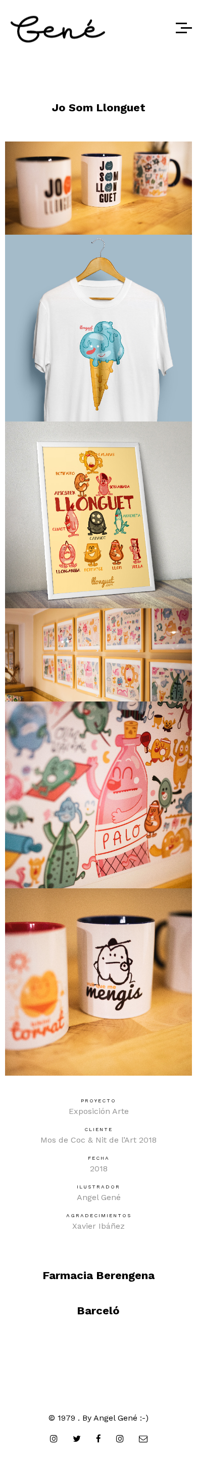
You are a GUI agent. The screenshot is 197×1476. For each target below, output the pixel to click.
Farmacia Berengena (98, 1275)
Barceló (98, 1310)
